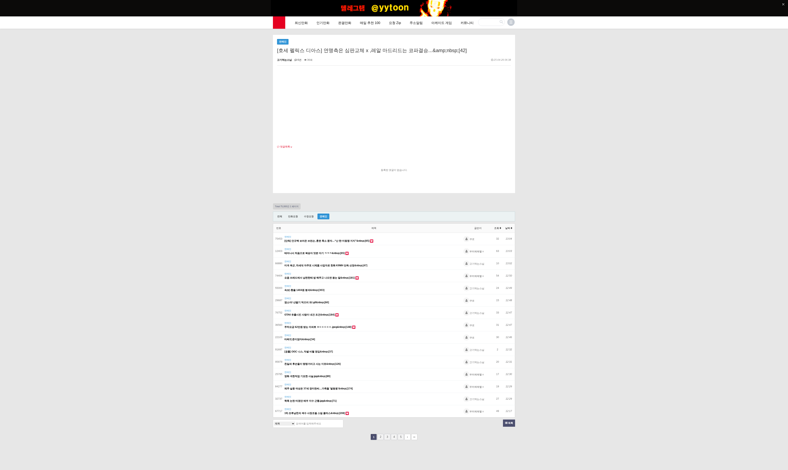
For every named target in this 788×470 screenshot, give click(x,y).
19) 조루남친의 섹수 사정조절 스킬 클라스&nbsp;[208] (315, 413)
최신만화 (301, 23)
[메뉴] (511, 22)
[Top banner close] (783, 4)
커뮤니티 (467, 23)
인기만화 (323, 23)
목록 (510, 423)
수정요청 (309, 216)
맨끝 (414, 437)
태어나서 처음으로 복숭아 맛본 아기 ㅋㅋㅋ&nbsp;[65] (314, 253)
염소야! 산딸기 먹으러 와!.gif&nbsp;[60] (306, 302)
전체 (279, 216)
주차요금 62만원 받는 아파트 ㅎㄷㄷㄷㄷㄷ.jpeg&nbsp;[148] (318, 327)
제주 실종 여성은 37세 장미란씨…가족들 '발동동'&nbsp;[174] (318, 388)
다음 (407, 437)
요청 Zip (395, 23)
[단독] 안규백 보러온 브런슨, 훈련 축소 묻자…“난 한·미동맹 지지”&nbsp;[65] (327, 240)
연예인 (323, 216)
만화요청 (293, 216)
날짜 (508, 228)
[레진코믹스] (279, 22)
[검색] (339, 424)
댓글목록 (284, 146)
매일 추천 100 (370, 23)
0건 (299, 59)
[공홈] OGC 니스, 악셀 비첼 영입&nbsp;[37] (308, 351)
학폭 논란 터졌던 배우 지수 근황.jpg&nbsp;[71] (310, 400)
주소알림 (416, 23)
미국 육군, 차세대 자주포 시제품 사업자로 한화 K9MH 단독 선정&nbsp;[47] (325, 265)
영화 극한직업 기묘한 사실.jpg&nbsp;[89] (307, 376)
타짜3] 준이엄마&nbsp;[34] (299, 339)
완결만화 (344, 23)
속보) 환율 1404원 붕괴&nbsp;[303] (304, 290)
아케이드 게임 (441, 23)
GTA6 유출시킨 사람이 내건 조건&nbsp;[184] (309, 314)
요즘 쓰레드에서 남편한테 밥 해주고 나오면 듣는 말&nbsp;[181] (319, 277)
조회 (497, 228)
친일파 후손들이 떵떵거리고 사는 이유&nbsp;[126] (312, 364)
